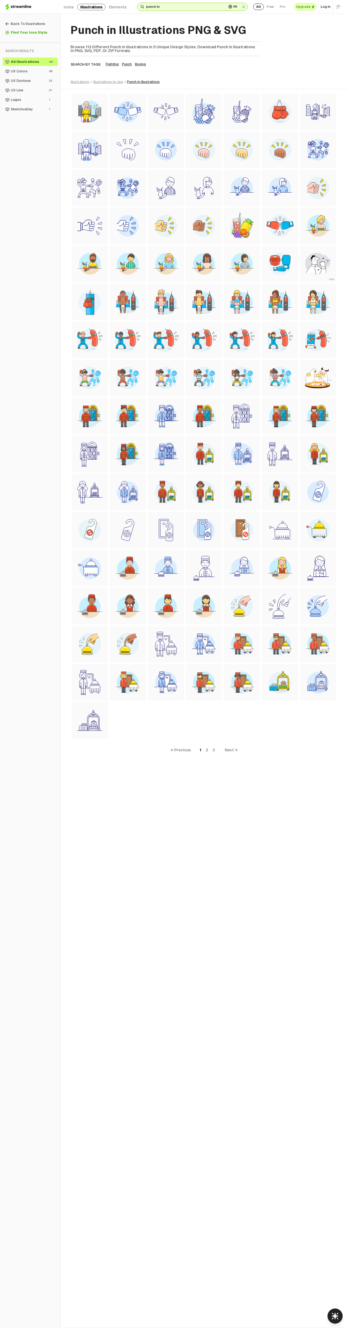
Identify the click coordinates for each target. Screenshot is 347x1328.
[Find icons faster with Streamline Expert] (335, 1316)
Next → (231, 750)
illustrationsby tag (108, 82)
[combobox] (184, 7)
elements (118, 7)
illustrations (91, 7)
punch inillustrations (143, 82)
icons (69, 7)
